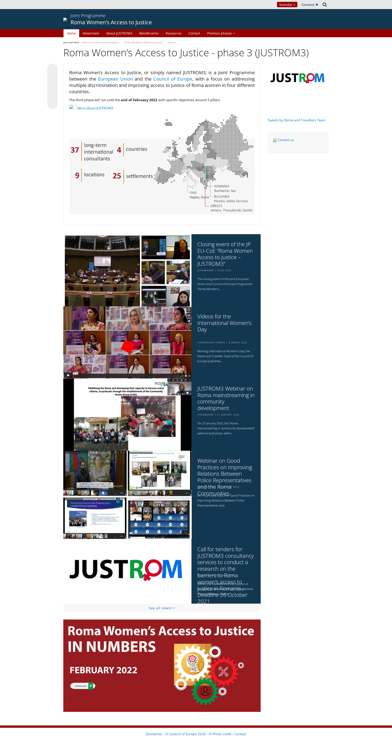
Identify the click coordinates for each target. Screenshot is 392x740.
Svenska (286, 4)
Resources (173, 33)
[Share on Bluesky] (52, 69)
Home (71, 33)
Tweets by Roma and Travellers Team (296, 120)
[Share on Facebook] (52, 86)
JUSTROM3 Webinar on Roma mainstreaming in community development (226, 398)
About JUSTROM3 (119, 33)
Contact (194, 33)
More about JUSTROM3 (95, 108)
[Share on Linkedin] (52, 95)
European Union (116, 79)
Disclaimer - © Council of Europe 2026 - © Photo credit (189, 734)
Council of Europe (172, 79)
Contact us (285, 140)
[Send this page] (52, 103)
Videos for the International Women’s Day (224, 323)
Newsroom (91, 33)
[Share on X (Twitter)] (52, 77)
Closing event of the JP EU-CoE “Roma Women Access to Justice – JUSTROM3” (225, 254)
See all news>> (162, 608)
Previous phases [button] (219, 33)
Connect (308, 4)
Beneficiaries (149, 33)
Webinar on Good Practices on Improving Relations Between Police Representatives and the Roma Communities (224, 477)
